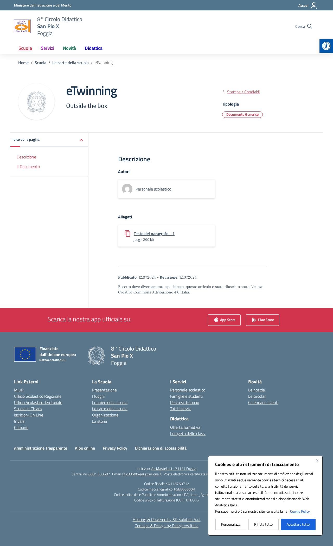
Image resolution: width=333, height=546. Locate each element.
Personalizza (230, 524)
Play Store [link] (265, 319)
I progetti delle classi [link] (188, 433)
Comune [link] (21, 427)
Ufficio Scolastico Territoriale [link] (38, 402)
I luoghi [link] (98, 396)
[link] (326, 46)
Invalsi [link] (19, 421)
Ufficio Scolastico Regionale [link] (37, 396)
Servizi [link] (47, 48)
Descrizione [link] (26, 157)
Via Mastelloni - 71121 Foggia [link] (173, 468)
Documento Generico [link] (242, 114)
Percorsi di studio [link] (184, 402)
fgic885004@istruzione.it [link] (142, 474)
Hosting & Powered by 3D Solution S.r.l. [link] (167, 519)
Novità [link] (69, 48)
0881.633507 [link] (99, 474)
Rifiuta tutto (263, 524)
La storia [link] (99, 421)
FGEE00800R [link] (184, 489)
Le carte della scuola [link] (109, 409)
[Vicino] (317, 460)
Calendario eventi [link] (263, 402)
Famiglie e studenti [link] (186, 396)
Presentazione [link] (104, 390)
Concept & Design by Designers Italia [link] (166, 526)
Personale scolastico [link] (187, 390)
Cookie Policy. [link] (300, 511)
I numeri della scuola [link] (109, 402)
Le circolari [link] (257, 396)
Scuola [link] (25, 48)
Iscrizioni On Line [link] (28, 415)
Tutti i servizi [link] (180, 409)
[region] (265, 496)
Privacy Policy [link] (115, 448)
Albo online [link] (85, 448)
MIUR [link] (19, 390)
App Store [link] (227, 319)
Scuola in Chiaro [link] (28, 409)
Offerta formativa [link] (185, 427)
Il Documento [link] (28, 166)
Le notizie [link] (256, 390)
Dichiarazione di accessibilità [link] (161, 448)
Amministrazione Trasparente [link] (40, 448)
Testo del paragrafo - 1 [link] (154, 233)
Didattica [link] (94, 48)
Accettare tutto (298, 524)
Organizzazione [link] (105, 415)
